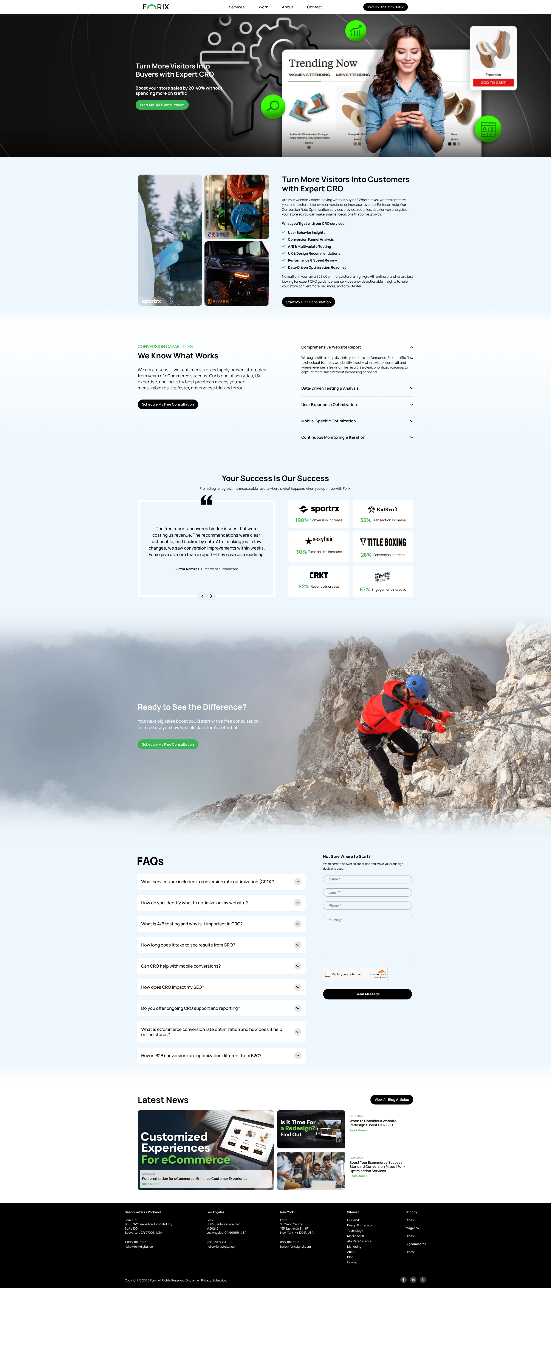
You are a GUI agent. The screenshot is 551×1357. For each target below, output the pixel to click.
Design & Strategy (359, 1225)
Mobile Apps (355, 1236)
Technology (355, 1230)
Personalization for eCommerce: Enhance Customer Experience (195, 1179)
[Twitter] (423, 1282)
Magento (412, 1228)
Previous (202, 596)
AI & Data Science (359, 1241)
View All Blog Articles (392, 1099)
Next (211, 596)
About (287, 6)
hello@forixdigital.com (140, 1246)
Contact (314, 6)
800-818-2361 (216, 1242)
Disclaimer (193, 1280)
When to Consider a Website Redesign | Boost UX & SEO (373, 1123)
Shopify (411, 1212)
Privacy (206, 1280)
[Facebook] (403, 1282)
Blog (350, 1257)
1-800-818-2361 (135, 1242)
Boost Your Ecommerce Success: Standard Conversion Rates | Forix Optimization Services (378, 1166)
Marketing (354, 1246)
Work (263, 6)
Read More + (151, 1184)
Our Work (353, 1220)
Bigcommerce (416, 1244)
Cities (410, 1220)
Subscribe (219, 1280)
